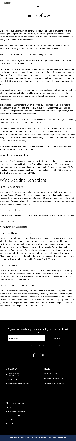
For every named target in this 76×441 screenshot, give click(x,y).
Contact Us (9, 407)
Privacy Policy (10, 420)
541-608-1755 (12, 379)
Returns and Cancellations (14, 416)
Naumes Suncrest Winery (38, 2)
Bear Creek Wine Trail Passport (16, 411)
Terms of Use (10, 424)
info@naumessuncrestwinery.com (18, 383)
